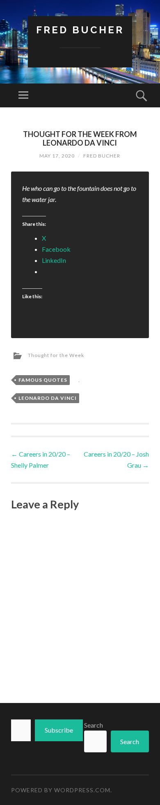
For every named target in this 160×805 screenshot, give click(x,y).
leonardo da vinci (47, 398)
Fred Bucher (80, 30)
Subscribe (59, 730)
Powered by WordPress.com (60, 789)
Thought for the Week (56, 355)
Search (93, 725)
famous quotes (42, 380)
